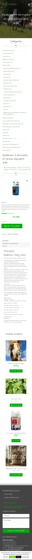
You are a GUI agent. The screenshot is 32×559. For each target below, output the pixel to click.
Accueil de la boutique (10, 168)
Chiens (4, 129)
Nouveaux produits (7, 50)
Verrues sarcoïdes (8, 95)
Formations (6, 56)
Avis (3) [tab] (4, 246)
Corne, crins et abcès (8, 86)
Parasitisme (6, 106)
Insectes (5, 74)
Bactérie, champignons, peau (10, 68)
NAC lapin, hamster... (8, 138)
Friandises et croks (8, 100)
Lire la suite (16, 441)
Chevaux (5, 65)
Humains (5, 141)
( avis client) (10, 213)
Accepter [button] (12, 556)
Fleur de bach (6, 62)
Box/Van (5, 103)
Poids (4, 109)
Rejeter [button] (18, 556)
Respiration (6, 83)
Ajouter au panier (12, 226)
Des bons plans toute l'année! (10, 121)
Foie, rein (5, 77)
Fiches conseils (7, 53)
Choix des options (16, 371)
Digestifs (5, 98)
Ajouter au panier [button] (16, 405)
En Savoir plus (25, 556)
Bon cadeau (6, 150)
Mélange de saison (7, 59)
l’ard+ (24, 258)
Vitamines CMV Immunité (9, 80)
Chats (4, 132)
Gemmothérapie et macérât (10, 126)
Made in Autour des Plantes (10, 147)
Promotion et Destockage (9, 144)
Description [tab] (5, 240)
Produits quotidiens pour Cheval (11, 92)
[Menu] (29, 5)
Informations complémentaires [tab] (10, 243)
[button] (27, 180)
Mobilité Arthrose (7, 71)
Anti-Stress (6, 89)
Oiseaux (5, 135)
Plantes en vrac (7, 118)
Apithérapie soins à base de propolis (12, 124)
